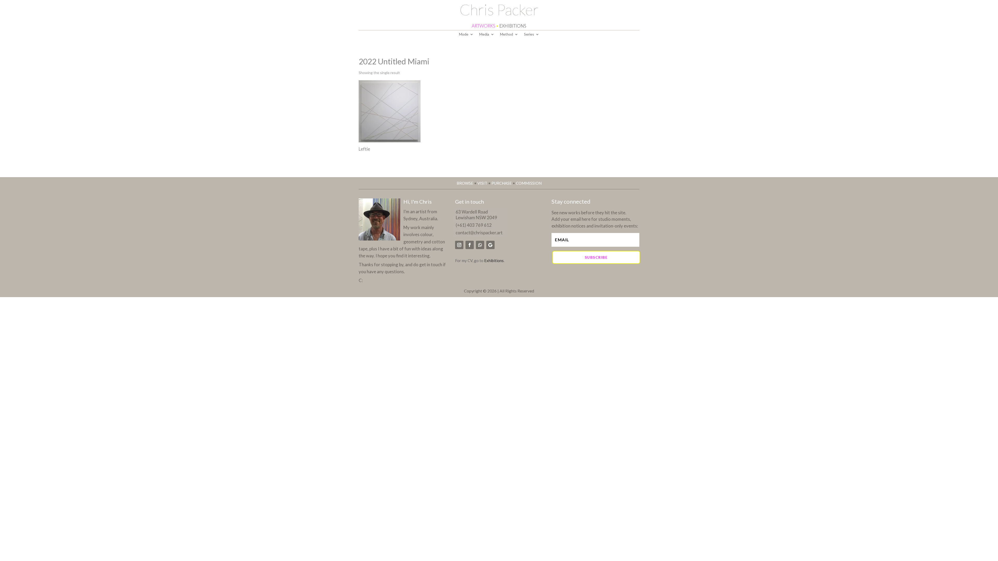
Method (506, 34)
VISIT (482, 183)
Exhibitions (494, 260)
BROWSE (465, 183)
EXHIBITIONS (512, 26)
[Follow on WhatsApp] (480, 245)
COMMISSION (529, 183)
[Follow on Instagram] (459, 245)
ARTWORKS (483, 26)
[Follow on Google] (490, 245)
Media (484, 34)
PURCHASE (501, 183)
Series (529, 34)
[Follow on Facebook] (469, 245)
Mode (463, 34)
